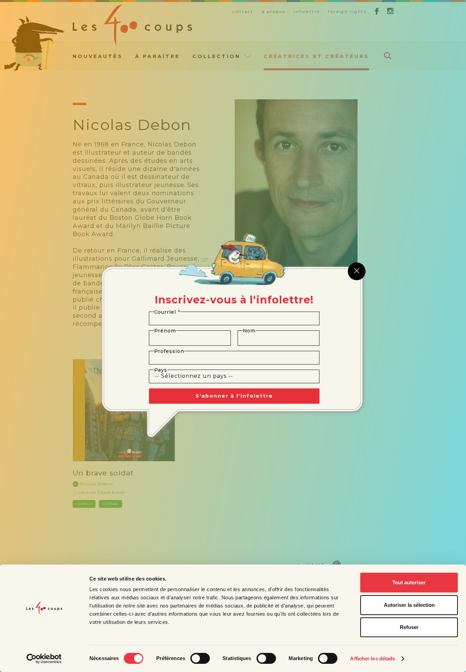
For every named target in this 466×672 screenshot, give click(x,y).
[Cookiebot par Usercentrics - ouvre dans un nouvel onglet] (44, 659)
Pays (161, 370)
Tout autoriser (409, 582)
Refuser (409, 627)
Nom (249, 331)
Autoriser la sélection (409, 605)
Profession (169, 351)
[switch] (200, 658)
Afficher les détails (372, 658)
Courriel (167, 312)
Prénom (165, 331)
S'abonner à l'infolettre (234, 396)
